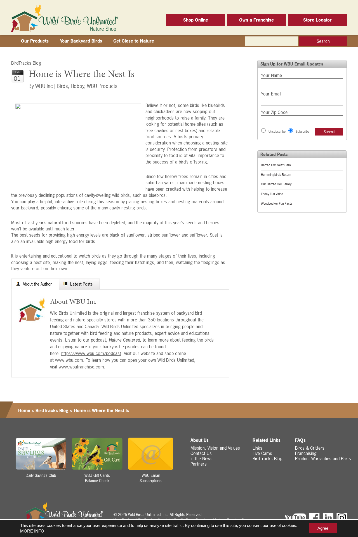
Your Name (271, 75)
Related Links (267, 440)
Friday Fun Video (272, 194)
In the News (201, 459)
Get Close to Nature (133, 41)
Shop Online (195, 20)
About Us (199, 440)
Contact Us (201, 453)
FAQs (300, 440)
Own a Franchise (256, 20)
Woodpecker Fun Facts (277, 203)
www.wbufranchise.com (81, 367)
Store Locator (317, 20)
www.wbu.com (69, 360)
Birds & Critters (309, 448)
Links (257, 448)
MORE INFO (32, 531)
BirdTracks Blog (26, 63)
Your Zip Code (274, 112)
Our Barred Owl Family (276, 184)
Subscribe (302, 131)
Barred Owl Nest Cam (276, 165)
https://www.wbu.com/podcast (91, 353)
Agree (322, 528)
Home (24, 410)
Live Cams (262, 453)
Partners (198, 464)
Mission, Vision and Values (215, 448)
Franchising (306, 453)
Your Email (271, 94)
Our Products (35, 41)
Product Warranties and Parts (323, 459)
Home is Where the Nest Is (101, 410)
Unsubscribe (277, 131)
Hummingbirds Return (276, 174)
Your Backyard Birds (81, 41)
